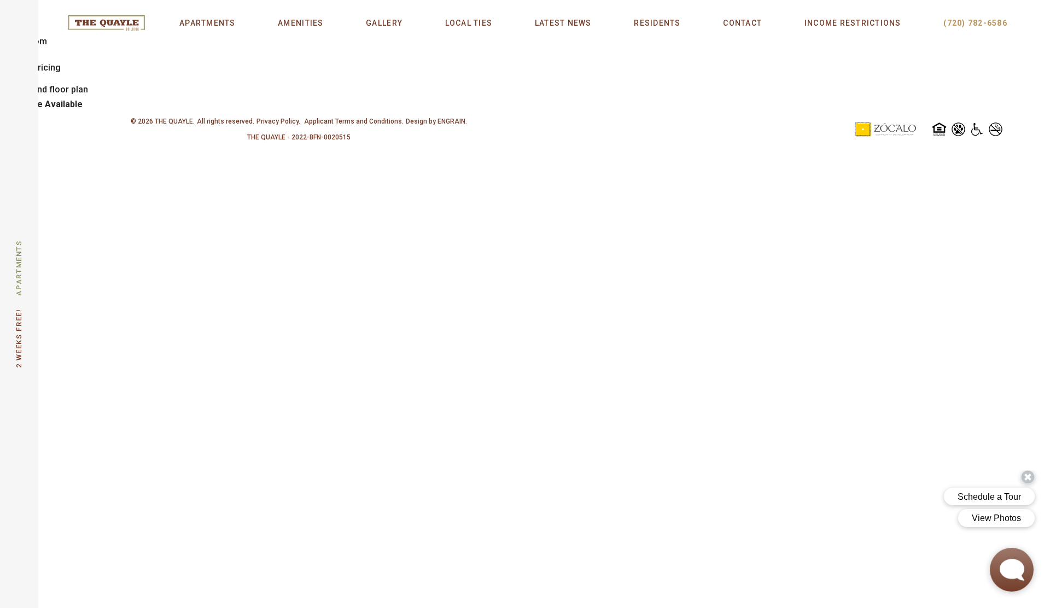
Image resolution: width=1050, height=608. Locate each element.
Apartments (207, 23)
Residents (657, 23)
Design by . (436, 121)
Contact (742, 23)
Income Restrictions (852, 23)
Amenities (300, 23)
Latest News (563, 23)
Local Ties (469, 23)
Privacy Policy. (278, 121)
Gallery (384, 23)
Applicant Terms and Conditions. (353, 121)
